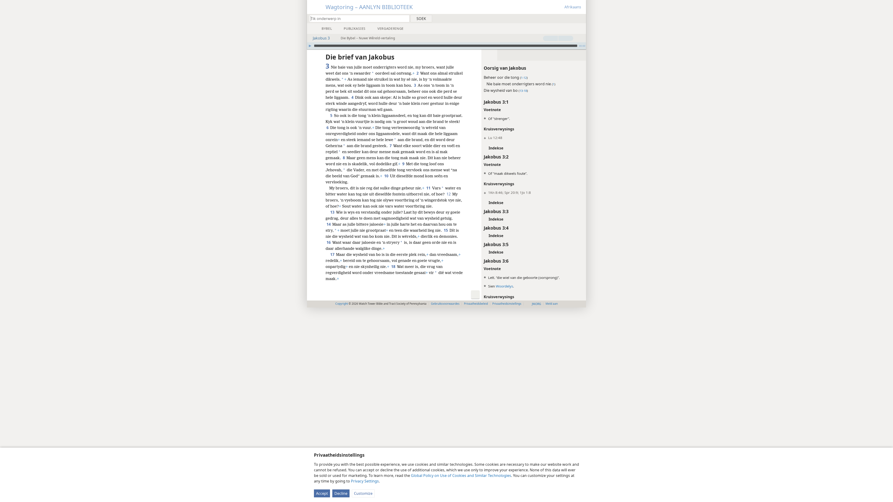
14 (329, 224)
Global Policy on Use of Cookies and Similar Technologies (461, 475)
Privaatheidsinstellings (506, 303)
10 (386, 175)
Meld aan (552, 303)
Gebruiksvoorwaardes (445, 303)
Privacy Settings (365, 481)
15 (446, 230)
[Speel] (310, 46)
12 (448, 194)
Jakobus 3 (321, 38)
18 (393, 266)
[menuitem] (581, 18)
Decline (340, 493)
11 (428, 188)
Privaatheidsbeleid (476, 303)
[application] (446, 45)
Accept (322, 493)
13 (332, 212)
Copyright (341, 304)
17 (332, 254)
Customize (363, 493)
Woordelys (504, 286)
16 (329, 242)
